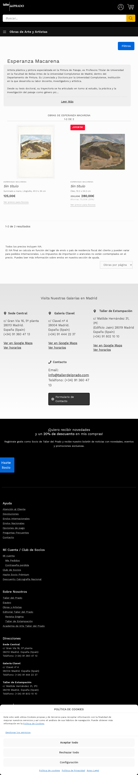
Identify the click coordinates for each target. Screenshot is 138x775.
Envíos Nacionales (13, 523)
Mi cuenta (9, 555)
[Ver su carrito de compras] (130, 7)
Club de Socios (12, 569)
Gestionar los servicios (18, 732)
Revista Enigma (14, 616)
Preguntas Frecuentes (16, 532)
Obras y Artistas (12, 607)
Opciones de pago (14, 528)
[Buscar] (130, 18)
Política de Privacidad (73, 770)
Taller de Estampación (19, 621)
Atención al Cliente (14, 509)
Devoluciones (11, 513)
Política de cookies (49, 770)
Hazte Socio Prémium (16, 574)
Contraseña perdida (17, 565)
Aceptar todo (69, 742)
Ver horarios (12, 347)
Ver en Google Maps (18, 343)
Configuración (69, 762)
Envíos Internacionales (16, 518)
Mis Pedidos (12, 560)
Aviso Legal (93, 770)
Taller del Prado (12, 597)
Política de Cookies (33, 723)
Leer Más (67, 101)
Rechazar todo (69, 752)
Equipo (7, 602)
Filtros (126, 46)
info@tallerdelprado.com (68, 375)
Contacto (8, 537)
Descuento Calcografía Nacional (22, 579)
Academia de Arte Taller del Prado (24, 626)
